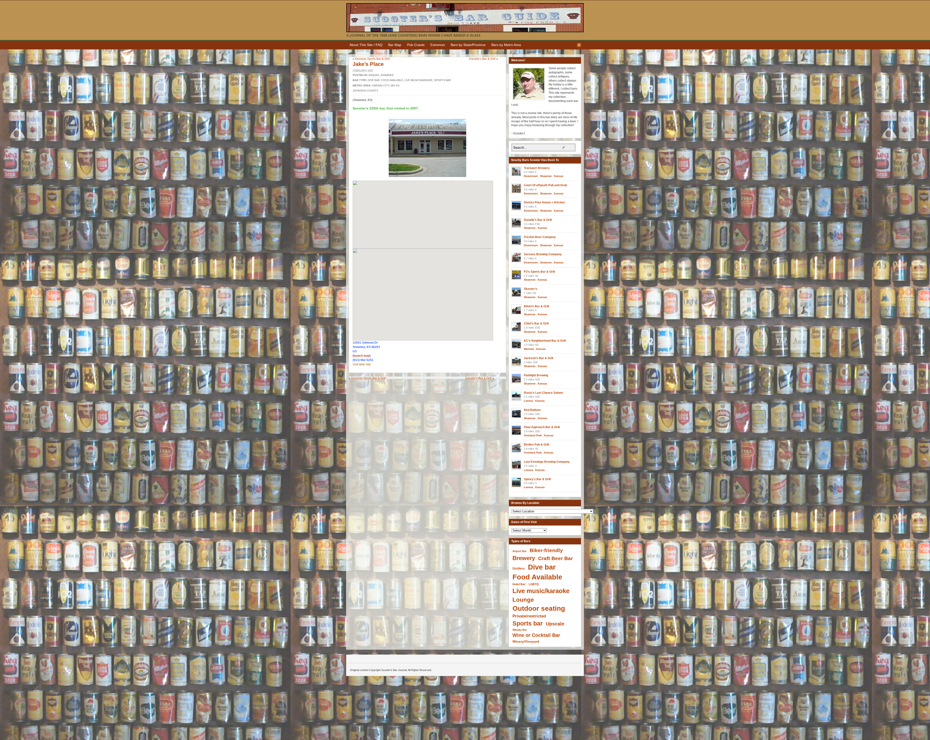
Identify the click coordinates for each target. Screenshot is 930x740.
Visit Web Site (362, 364)
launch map (362, 355)
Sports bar (442, 80)
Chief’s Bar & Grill (536, 323)
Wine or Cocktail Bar (536, 635)
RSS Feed (579, 45)
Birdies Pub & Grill (536, 444)
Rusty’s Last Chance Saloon (543, 392)
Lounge (523, 599)
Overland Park (533, 435)
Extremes (437, 45)
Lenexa (528, 400)
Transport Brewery (537, 168)
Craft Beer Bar (555, 558)
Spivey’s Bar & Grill (537, 479)
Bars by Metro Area (506, 45)
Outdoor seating (538, 608)
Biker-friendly (546, 550)
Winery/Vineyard (525, 641)
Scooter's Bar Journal (465, 17)
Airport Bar (519, 551)
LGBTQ (534, 584)
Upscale (555, 623)
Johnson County (365, 90)
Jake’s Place (368, 64)
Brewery (523, 558)
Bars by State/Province (468, 45)
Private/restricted (529, 616)
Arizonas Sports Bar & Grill (372, 59)
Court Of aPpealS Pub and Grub (545, 185)
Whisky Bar (519, 629)
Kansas (374, 75)
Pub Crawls (416, 45)
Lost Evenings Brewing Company (547, 461)
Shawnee (387, 75)
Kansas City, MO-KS (385, 85)
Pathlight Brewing (536, 375)
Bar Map (394, 45)
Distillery (518, 568)
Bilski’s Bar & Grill (536, 306)
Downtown (531, 176)
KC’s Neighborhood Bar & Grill (545, 340)
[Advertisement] (428, 389)
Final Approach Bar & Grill (542, 427)
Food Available (392, 80)
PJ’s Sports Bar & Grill (539, 271)
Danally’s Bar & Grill (482, 59)
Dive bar (374, 80)
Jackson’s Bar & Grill (538, 358)
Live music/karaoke (418, 80)
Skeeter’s (530, 289)
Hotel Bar (519, 584)
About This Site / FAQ (365, 45)
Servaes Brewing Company (543, 254)
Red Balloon (532, 410)
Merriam (529, 348)
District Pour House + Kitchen (544, 202)
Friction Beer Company (540, 237)
